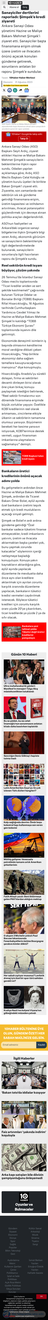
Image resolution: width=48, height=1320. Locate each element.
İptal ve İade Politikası (13, 1278)
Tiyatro (35, 1241)
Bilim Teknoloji (12, 1251)
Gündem (12, 1229)
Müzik (35, 1235)
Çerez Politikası (9, 1316)
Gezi (13, 1254)
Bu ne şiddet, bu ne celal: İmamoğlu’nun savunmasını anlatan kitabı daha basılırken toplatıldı (23, 724)
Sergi (35, 1245)
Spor (12, 1241)
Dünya (13, 1238)
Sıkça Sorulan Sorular (13, 1290)
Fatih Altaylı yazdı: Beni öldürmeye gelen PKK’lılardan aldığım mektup (23, 898)
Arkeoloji (35, 1232)
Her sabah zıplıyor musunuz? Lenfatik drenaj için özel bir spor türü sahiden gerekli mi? (24, 978)
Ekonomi (8, 82)
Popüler (13, 1248)
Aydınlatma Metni (13, 1262)
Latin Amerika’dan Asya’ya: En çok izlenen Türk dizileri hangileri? (22, 789)
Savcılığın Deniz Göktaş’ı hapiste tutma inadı (21, 757)
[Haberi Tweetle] (4, 90)
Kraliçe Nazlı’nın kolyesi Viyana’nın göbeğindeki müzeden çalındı (22, 1012)
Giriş (25, 7)
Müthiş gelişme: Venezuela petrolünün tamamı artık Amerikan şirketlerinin (22, 862)
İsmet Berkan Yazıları (36, 1262)
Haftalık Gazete (35, 1273)
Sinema (35, 1238)
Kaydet (41, 1045)
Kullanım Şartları (12, 1267)
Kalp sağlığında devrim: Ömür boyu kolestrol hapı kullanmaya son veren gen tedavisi (23, 825)
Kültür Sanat (35, 1229)
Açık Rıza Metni (13, 1283)
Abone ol (14, 7)
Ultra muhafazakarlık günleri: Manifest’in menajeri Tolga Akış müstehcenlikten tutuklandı (21, 689)
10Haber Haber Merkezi (22, 78)
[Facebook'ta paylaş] (9, 90)
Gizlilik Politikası (13, 1286)
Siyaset (13, 1232)
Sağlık (13, 1245)
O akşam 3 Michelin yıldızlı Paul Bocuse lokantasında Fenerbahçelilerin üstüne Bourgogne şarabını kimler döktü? (23, 940)
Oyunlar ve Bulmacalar (24, 1207)
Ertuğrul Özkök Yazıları (35, 1268)
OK (41, 1296)
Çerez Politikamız (12, 1271)
